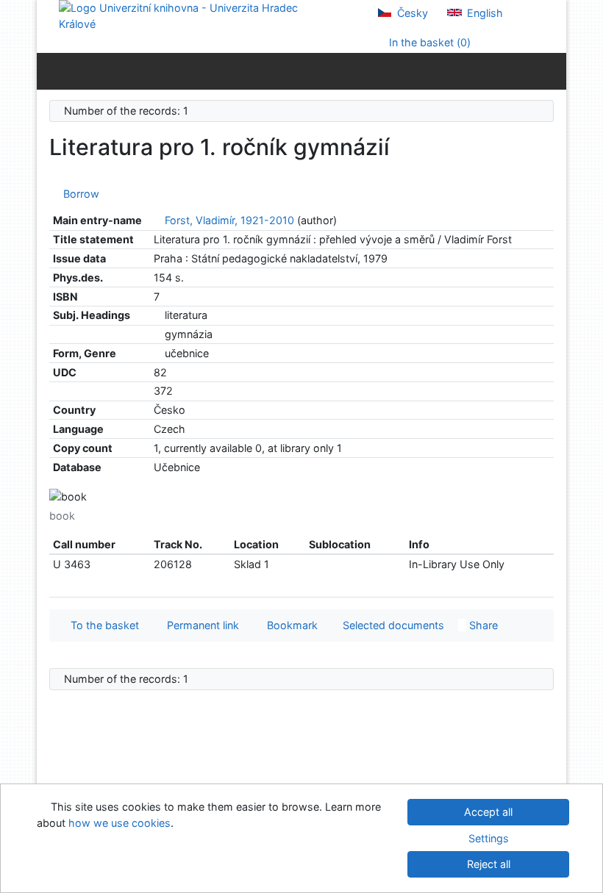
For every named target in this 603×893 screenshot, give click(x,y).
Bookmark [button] (289, 625)
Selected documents (392, 625)
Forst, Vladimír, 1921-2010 (229, 220)
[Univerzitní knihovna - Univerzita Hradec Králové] (191, 15)
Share (482, 625)
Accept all (488, 812)
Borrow (78, 193)
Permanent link (200, 625)
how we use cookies (119, 823)
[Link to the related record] (158, 220)
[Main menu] (552, 70)
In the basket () (428, 42)
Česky (411, 13)
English (483, 13)
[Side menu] (51, 70)
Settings (488, 838)
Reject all (488, 864)
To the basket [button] (102, 625)
